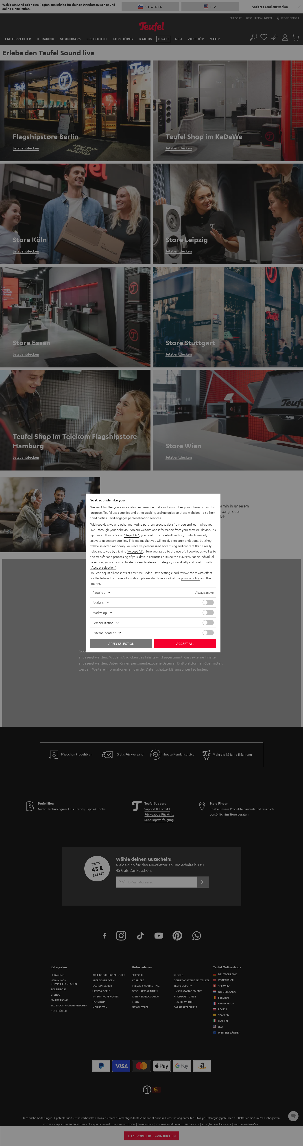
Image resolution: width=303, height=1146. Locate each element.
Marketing (100, 613)
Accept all (185, 643)
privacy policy (190, 578)
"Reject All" (131, 535)
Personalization (103, 623)
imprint (95, 583)
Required (99, 592)
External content (104, 633)
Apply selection (121, 643)
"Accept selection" (103, 567)
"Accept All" (135, 551)
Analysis (98, 602)
